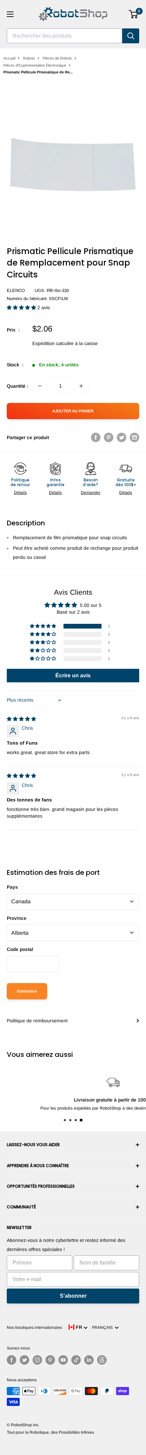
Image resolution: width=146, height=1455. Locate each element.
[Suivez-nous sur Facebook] (11, 1360)
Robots (29, 58)
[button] (22, 307)
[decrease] (40, 386)
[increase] (81, 386)
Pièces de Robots (57, 58)
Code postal (20, 949)
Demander (91, 492)
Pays (12, 887)
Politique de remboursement (37, 1020)
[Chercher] (130, 35)
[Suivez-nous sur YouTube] (63, 1360)
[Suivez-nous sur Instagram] (37, 1360)
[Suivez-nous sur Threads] (102, 1360)
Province (16, 918)
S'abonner (73, 1296)
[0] (133, 14)
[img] (21, 719)
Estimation (27, 991)
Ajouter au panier (73, 411)
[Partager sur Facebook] (96, 437)
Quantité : (17, 386)
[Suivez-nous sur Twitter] (24, 1360)
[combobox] (64, 35)
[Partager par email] (134, 437)
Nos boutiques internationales (34, 1327)
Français (103, 1327)
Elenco (16, 290)
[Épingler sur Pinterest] (108, 437)
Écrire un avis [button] (73, 675)
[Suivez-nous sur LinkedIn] (89, 1360)
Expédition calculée (53, 343)
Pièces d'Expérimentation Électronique (34, 65)
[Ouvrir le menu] (10, 14)
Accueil (9, 58)
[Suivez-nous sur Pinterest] (50, 1360)
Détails (20, 492)
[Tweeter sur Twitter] (121, 437)
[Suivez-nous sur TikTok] (76, 1360)
